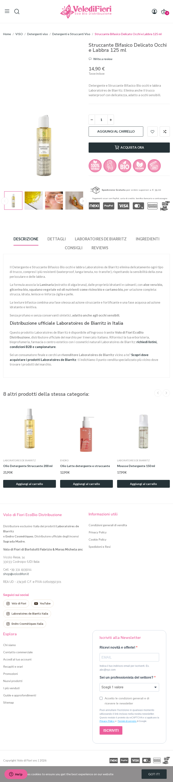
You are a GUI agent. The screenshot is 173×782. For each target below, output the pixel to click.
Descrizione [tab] (26, 239)
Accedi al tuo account (17, 659)
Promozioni (10, 673)
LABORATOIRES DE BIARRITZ (19, 460)
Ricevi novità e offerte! (118, 647)
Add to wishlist (152, 131)
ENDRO (64, 460)
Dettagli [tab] (56, 239)
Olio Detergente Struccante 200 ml (28, 466)
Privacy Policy (98, 532)
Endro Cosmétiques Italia (27, 623)
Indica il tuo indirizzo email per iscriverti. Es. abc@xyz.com (124, 667)
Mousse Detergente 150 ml (136, 466)
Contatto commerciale (18, 652)
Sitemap (8, 702)
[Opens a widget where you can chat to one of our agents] (15, 774)
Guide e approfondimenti (19, 695)
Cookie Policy (97, 539)
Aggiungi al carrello (116, 131)
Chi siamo (9, 645)
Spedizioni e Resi (100, 546)
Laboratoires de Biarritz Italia (30, 613)
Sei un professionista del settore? (127, 677)
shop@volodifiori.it (16, 574)
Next (74, 145)
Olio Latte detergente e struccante (85, 466)
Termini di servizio (127, 721)
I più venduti (11, 688)
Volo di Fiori (19, 603)
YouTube (45, 603)
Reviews (100, 247)
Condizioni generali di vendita (108, 525)
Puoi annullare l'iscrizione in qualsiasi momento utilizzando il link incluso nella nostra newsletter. (127, 712)
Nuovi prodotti (12, 681)
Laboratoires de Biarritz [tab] (101, 239)
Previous (13, 145)
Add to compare (165, 131)
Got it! (154, 774)
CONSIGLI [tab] (73, 247)
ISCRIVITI (111, 730)
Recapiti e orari (13, 666)
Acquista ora (132, 147)
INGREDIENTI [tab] (147, 239)
